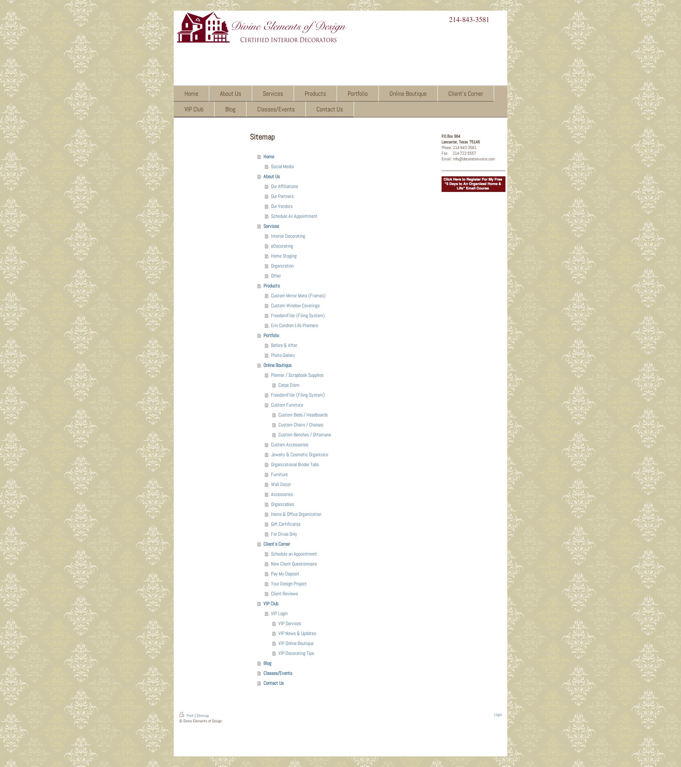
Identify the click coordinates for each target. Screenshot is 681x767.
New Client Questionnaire (294, 564)
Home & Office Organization (296, 514)
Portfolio (271, 335)
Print (190, 715)
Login (498, 714)
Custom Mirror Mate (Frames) (298, 295)
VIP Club (271, 603)
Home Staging (284, 256)
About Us (272, 176)
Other (276, 275)
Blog (267, 663)
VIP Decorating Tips (296, 653)
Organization (282, 266)
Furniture (279, 474)
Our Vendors (282, 206)
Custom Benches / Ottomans (304, 434)
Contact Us (274, 683)
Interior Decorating (288, 236)
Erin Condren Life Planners (294, 325)
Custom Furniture (287, 405)
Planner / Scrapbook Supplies (297, 375)
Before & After (284, 345)
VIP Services (289, 623)
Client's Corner (277, 544)
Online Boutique (278, 365)
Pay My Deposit (285, 573)
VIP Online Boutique (296, 643)
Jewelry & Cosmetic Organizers (299, 454)
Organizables (282, 504)
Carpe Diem (288, 385)
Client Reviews (284, 593)
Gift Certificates (285, 524)
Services (271, 226)
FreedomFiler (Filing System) (298, 315)
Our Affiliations (284, 186)
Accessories (282, 494)
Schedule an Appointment (294, 554)
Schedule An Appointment (294, 216)
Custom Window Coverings (295, 305)
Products (272, 285)
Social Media (282, 166)
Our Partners (282, 196)
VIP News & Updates (297, 633)
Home (269, 156)
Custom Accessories (289, 444)
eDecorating (282, 246)
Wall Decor (281, 484)
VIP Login (279, 613)
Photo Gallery (283, 355)
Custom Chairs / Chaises (300, 424)
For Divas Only (284, 534)
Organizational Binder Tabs (295, 464)
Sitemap (202, 715)
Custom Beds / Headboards (303, 415)
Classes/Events (278, 673)
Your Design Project (289, 583)
